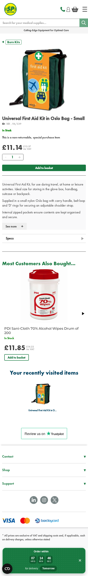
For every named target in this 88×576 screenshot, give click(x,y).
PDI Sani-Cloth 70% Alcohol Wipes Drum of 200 (41, 330)
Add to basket (44, 168)
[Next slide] (83, 314)
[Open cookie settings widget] (7, 569)
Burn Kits (13, 42)
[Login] (68, 9)
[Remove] (5, 157)
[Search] (83, 22)
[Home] (84, 9)
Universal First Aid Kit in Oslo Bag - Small (42, 410)
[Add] (19, 157)
